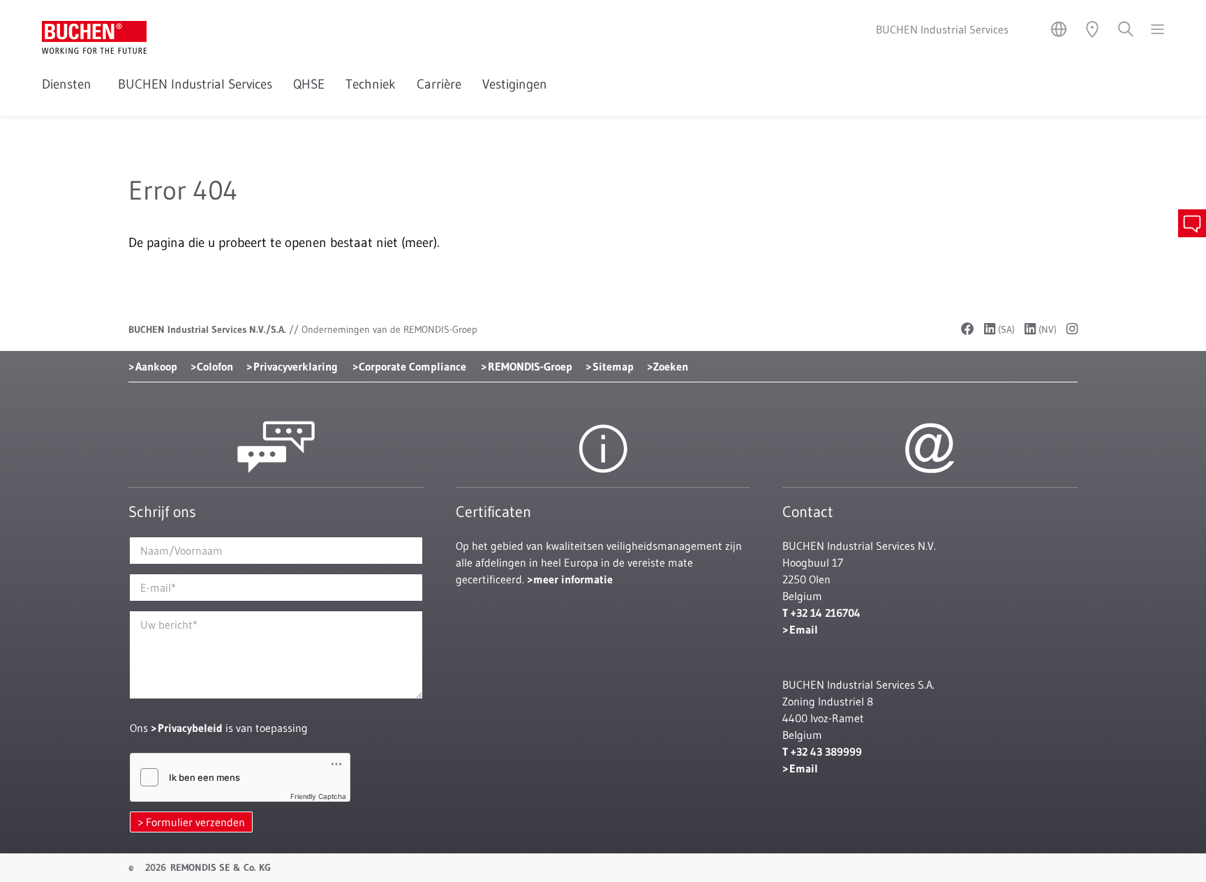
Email (803, 629)
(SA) (1005, 329)
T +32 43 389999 (822, 751)
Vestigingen (514, 84)
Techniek (370, 84)
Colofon (215, 366)
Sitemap (613, 366)
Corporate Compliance (412, 366)
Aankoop (156, 366)
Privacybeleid (190, 728)
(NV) (1046, 329)
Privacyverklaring (295, 366)
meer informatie (573, 579)
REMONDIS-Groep (530, 366)
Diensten (69, 84)
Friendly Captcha (318, 796)
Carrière (439, 84)
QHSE (309, 84)
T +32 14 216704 (821, 613)
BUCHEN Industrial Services (195, 84)
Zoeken (670, 366)
